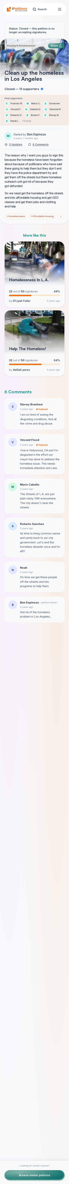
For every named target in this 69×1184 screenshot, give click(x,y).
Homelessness (16, 216)
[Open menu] (60, 9)
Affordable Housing (42, 216)
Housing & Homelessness (21, 45)
